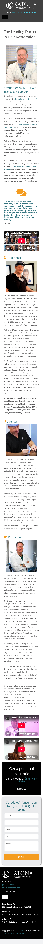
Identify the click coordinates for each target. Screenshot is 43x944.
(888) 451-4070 (17, 12)
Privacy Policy (9, 933)
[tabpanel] (21, 338)
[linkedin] (10, 891)
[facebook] (3, 891)
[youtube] (14, 891)
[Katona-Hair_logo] (21, 2)
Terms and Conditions (24, 933)
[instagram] (7, 891)
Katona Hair (19, 930)
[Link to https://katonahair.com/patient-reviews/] (21, 192)
